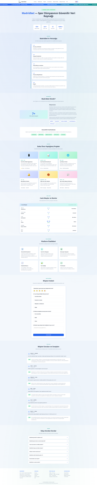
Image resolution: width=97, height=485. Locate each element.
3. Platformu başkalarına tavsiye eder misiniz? (42, 311)
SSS (67, 1)
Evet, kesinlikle (38, 313)
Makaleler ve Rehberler (39, 303)
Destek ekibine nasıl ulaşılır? (34, 458)
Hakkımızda (40, 1)
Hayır (36, 321)
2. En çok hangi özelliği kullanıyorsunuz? (41, 293)
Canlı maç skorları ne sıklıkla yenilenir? (36, 444)
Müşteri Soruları (62, 1)
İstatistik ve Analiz (38, 300)
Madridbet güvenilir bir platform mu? (35, 437)
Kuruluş (35, 1)
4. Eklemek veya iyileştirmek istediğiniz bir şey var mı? (43, 325)
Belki (36, 317)
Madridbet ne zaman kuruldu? (34, 462)
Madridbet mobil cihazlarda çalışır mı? (36, 455)
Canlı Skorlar (49, 1)
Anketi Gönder (48, 334)
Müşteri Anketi (55, 1)
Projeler (44, 1)
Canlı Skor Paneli (38, 296)
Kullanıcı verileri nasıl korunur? (35, 451)
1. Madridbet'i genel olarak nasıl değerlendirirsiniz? (43, 288)
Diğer (36, 307)
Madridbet (23, 1)
